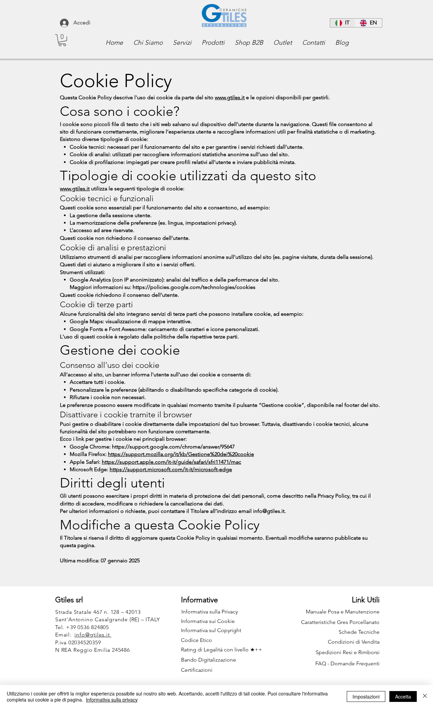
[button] (62, 40)
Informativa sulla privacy (112, 699)
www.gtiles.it (230, 97)
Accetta (403, 696)
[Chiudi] (425, 696)
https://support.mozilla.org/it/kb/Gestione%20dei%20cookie (181, 454)
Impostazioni (366, 696)
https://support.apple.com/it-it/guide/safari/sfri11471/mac (171, 462)
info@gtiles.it (268, 511)
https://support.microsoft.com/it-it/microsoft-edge (171, 469)
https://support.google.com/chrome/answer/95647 (173, 446)
